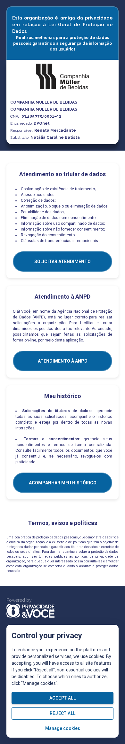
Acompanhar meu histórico (62, 482)
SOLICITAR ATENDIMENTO (62, 261)
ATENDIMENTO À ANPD (63, 361)
